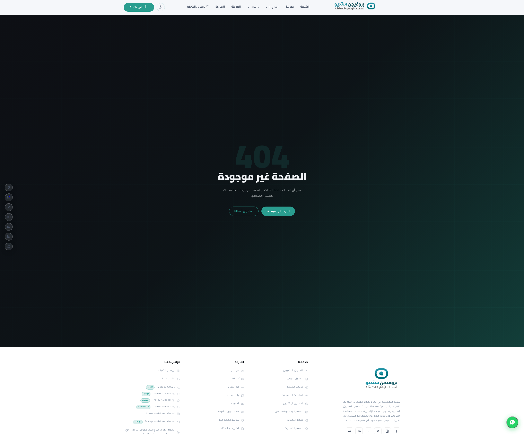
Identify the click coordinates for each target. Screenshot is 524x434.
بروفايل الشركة (196, 6)
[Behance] (9, 227)
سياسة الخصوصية (229, 420)
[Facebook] (9, 187)
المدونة (236, 6)
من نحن (235, 370)
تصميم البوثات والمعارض (289, 412)
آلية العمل (233, 387)
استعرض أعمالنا (243, 211)
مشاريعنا (274, 7)
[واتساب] (178, 394)
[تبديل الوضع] (161, 7)
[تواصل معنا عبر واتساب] (512, 422)
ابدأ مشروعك (141, 7)
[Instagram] (9, 197)
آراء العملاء (233, 395)
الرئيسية (304, 6)
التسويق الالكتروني (293, 370)
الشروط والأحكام (230, 428)
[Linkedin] (9, 237)
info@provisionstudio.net (160, 413)
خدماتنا (255, 7)
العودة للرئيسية (280, 211)
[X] (9, 207)
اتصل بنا (220, 6)
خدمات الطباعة (295, 387)
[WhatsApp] (9, 246)
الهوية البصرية (295, 420)
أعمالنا (235, 379)
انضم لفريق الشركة (228, 412)
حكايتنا (290, 6)
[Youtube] (9, 217)
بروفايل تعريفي (295, 379)
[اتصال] (178, 387)
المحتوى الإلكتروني (293, 403)
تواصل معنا (168, 379)
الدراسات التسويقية (293, 395)
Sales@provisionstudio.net (155, 421)
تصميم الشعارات (294, 428)
